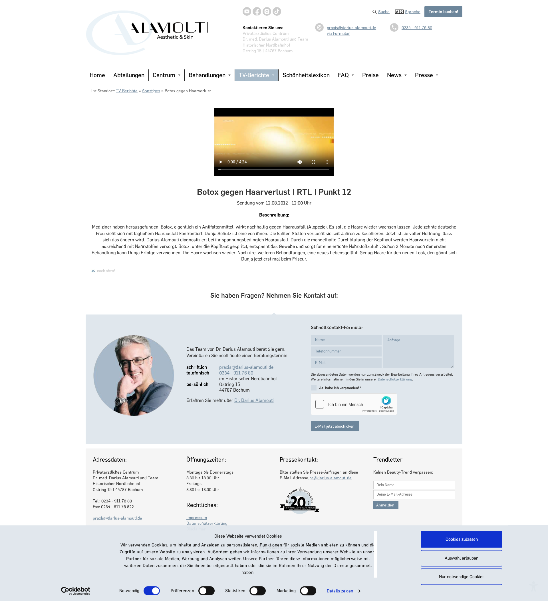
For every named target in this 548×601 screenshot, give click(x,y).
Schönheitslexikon (306, 75)
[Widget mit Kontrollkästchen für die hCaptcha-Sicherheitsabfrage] (354, 404)
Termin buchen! (443, 11)
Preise (370, 75)
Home (97, 75)
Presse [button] (424, 75)
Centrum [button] (164, 75)
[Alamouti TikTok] (277, 11)
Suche (384, 11)
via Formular (338, 33)
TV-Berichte (127, 90)
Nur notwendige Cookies (461, 576)
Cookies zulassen (462, 539)
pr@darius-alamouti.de (330, 477)
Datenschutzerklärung (395, 379)
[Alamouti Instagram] (267, 11)
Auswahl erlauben (461, 558)
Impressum (196, 517)
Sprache (412, 11)
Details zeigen (340, 591)
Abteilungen (128, 75)
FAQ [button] (343, 75)
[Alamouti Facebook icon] (257, 11)
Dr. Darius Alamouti (254, 400)
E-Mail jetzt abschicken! (335, 426)
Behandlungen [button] (207, 75)
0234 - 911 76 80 (417, 27)
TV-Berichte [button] (254, 75)
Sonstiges (151, 90)
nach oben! (106, 271)
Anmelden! (386, 505)
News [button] (394, 75)
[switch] (206, 590)
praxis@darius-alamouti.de (351, 27)
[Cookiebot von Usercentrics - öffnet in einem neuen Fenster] (76, 591)
